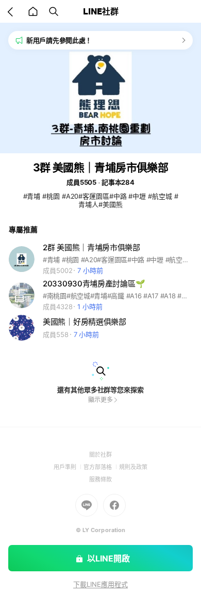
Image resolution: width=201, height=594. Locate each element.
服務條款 (100, 479)
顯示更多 (100, 400)
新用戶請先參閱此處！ (59, 40)
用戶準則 (68, 467)
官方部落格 (101, 467)
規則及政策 (133, 467)
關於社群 (100, 454)
